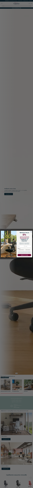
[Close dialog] (31, 231)
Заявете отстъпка (24, 255)
